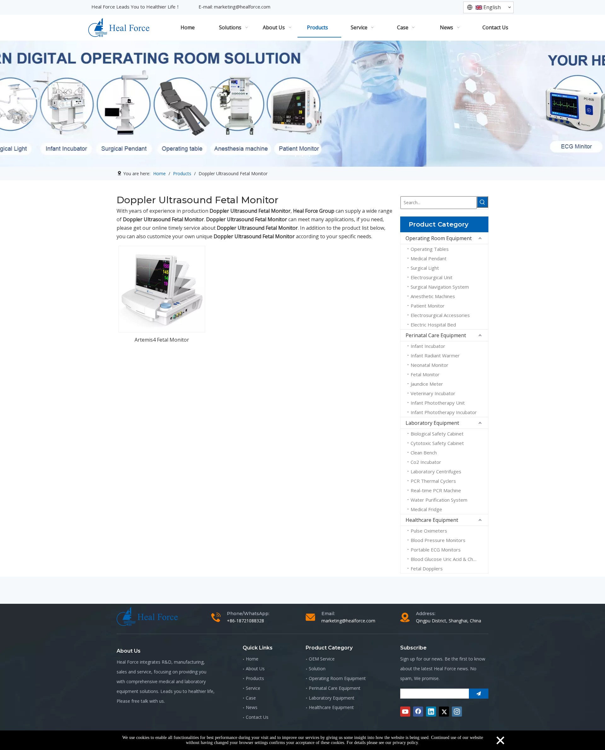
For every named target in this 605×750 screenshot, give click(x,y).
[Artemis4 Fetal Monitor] (162, 288)
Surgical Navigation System (440, 287)
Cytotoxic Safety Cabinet (437, 443)
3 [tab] (309, 156)
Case (251, 698)
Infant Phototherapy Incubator (444, 412)
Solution (317, 669)
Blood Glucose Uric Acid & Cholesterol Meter (449, 559)
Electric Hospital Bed (433, 324)
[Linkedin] (431, 712)
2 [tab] (302, 156)
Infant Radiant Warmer (435, 355)
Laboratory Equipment (432, 422)
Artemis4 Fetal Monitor (162, 339)
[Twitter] (444, 712)
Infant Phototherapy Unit (438, 403)
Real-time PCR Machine (436, 490)
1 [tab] (295, 156)
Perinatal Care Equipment (436, 335)
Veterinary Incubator (433, 393)
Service (253, 688)
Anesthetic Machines (433, 296)
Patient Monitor (428, 306)
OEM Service (322, 659)
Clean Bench (424, 452)
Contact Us (257, 717)
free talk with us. (148, 701)
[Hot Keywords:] (482, 202)
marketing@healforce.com (242, 6)
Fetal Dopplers (427, 568)
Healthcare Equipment (432, 519)
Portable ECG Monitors (436, 549)
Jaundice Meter (427, 384)
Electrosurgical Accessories (440, 315)
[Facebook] (418, 712)
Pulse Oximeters (429, 531)
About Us (255, 669)
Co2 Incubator (426, 462)
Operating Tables (430, 249)
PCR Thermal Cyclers (433, 481)
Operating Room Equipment (439, 238)
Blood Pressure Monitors (438, 540)
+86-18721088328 (245, 621)
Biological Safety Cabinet (437, 433)
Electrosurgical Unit (431, 277)
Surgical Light (425, 268)
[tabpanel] (302, 104)
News (251, 707)
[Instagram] (457, 712)
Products (255, 678)
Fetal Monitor (425, 374)
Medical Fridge (426, 509)
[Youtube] (405, 712)
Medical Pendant (429, 258)
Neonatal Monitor (429, 365)
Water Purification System (439, 500)
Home (252, 659)
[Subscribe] (478, 694)
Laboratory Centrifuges (436, 471)
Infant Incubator (428, 346)
